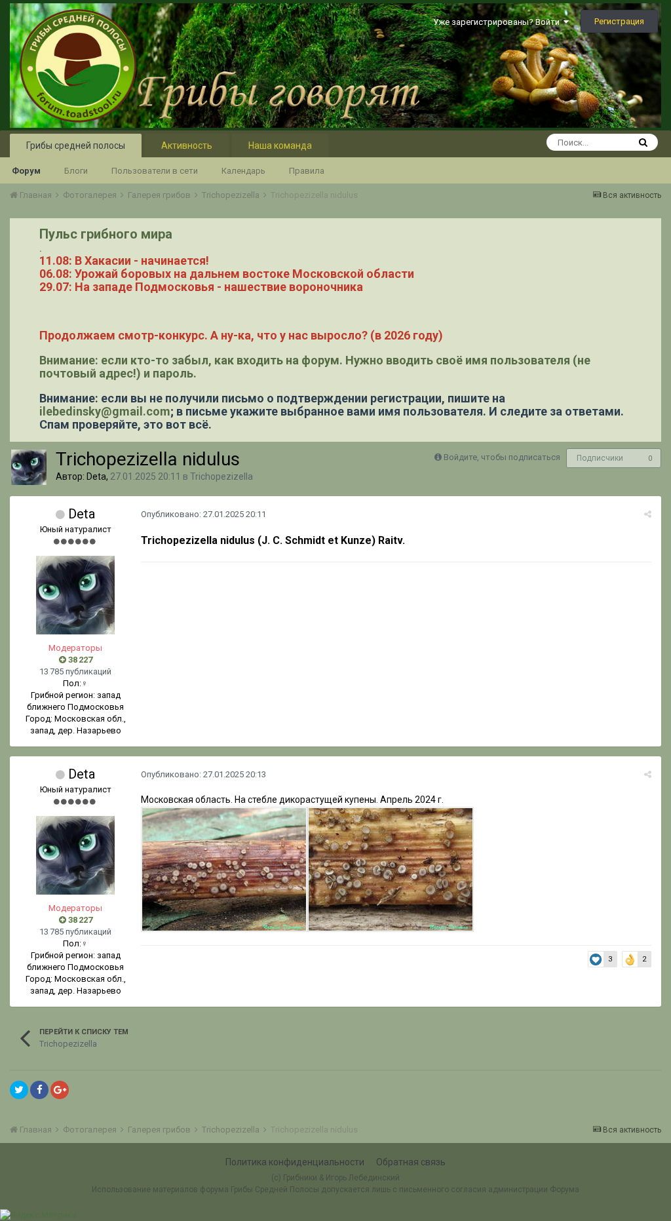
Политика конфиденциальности (294, 1162)
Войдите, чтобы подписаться (502, 457)
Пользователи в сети (154, 171)
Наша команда (280, 145)
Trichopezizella (221, 476)
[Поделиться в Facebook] (39, 1090)
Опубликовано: (203, 514)
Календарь (243, 171)
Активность (186, 145)
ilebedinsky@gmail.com (104, 411)
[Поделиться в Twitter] (19, 1090)
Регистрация (619, 21)
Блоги (76, 171)
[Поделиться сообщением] (647, 514)
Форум (26, 171)
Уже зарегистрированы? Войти (498, 22)
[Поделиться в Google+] (59, 1090)
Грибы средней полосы (75, 145)
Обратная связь (411, 1162)
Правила (306, 171)
